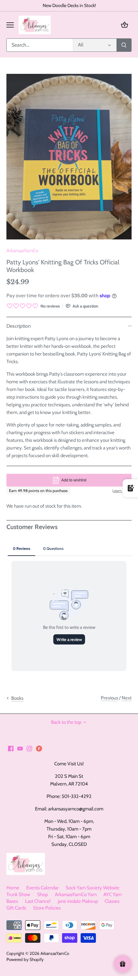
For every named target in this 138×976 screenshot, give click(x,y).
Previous (109, 698)
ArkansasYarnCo (22, 251)
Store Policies (47, 908)
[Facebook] (10, 748)
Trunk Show (18, 894)
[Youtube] (20, 748)
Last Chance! (38, 901)
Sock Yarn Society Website (92, 888)
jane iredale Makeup (78, 901)
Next (127, 698)
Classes (112, 901)
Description (18, 326)
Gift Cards (16, 908)
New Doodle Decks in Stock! (69, 5)
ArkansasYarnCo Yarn (76, 894)
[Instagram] (29, 748)
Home (12, 888)
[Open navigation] (10, 24)
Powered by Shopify (25, 959)
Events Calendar (42, 888)
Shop (42, 894)
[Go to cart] (124, 25)
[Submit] (123, 45)
